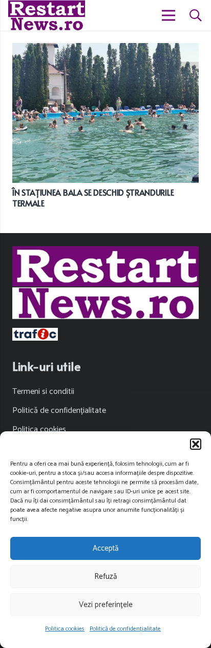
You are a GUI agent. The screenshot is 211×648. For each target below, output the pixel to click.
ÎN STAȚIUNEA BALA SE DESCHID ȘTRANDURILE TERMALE (93, 197)
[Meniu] (169, 15)
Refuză (105, 576)
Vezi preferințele (106, 604)
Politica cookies (65, 629)
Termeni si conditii (43, 392)
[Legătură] (46, 15)
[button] (196, 444)
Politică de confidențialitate (125, 629)
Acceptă (105, 548)
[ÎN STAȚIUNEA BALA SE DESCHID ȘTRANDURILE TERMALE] (105, 50)
